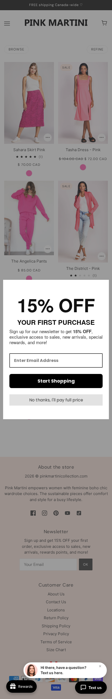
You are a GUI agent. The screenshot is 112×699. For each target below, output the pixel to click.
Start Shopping (56, 381)
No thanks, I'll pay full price (56, 400)
